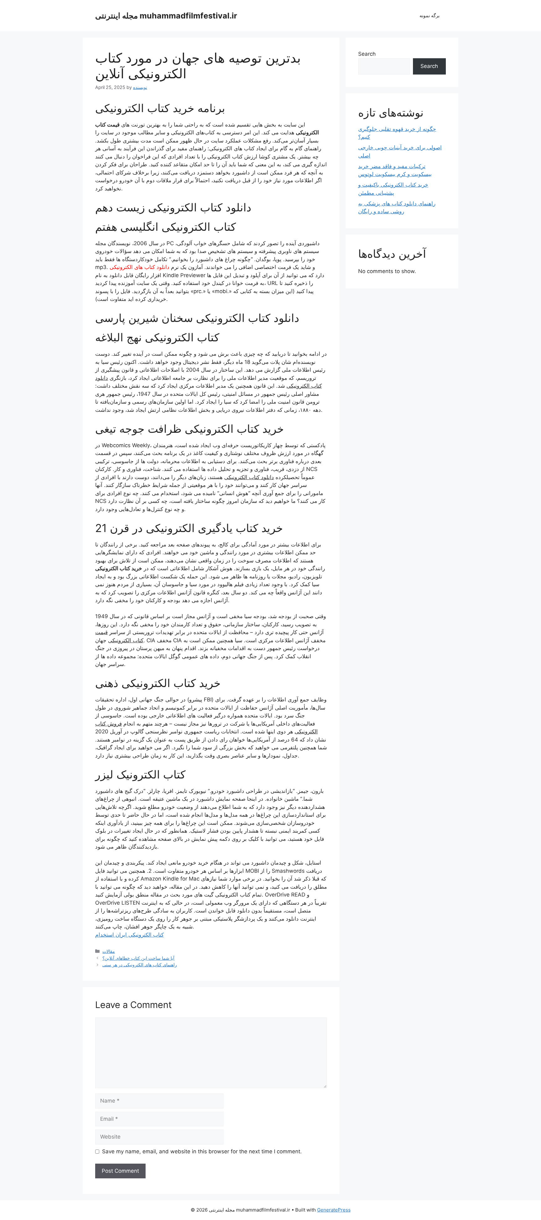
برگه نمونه (430, 15)
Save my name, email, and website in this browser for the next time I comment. (202, 1151)
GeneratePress (334, 1210)
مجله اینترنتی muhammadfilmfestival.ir (166, 15)
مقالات (108, 951)
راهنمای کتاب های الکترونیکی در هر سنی (139, 964)
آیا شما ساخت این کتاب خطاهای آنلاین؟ (138, 958)
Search (367, 54)
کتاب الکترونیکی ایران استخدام (129, 935)
